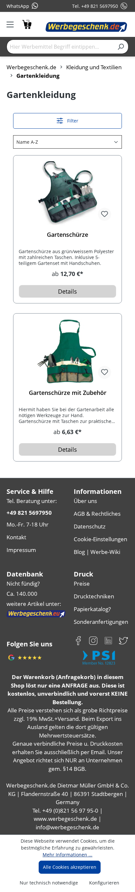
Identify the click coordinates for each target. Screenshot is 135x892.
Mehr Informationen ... (67, 854)
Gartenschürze (67, 234)
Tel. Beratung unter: (32, 501)
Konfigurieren (104, 883)
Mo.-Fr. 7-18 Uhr (27, 524)
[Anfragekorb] (27, 24)
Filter (72, 121)
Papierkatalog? (92, 609)
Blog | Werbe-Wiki (97, 552)
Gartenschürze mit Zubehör (67, 393)
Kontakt (16, 537)
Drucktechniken (94, 596)
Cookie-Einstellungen (100, 539)
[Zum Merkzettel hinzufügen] (104, 214)
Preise (82, 583)
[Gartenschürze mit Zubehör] (67, 351)
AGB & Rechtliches (97, 513)
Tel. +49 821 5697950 (95, 6)
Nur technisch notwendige (49, 883)
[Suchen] (120, 47)
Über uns (85, 501)
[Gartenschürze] (67, 193)
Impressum (21, 550)
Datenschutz (90, 526)
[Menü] (12, 24)
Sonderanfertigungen (101, 621)
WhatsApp (18, 6)
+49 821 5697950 (29, 512)
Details (67, 291)
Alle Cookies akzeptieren (69, 867)
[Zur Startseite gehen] (86, 27)
